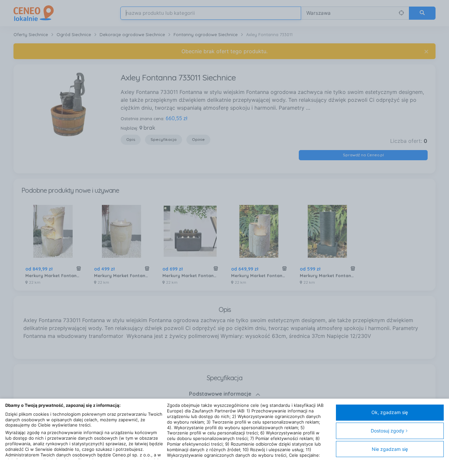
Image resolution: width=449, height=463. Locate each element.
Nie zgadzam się (390, 449)
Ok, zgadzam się (389, 412)
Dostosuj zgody (387, 430)
